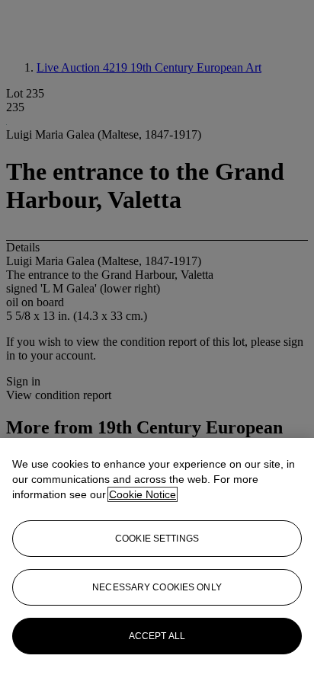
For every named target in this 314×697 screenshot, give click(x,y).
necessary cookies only (157, 587)
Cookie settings (157, 538)
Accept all (157, 636)
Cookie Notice (142, 494)
